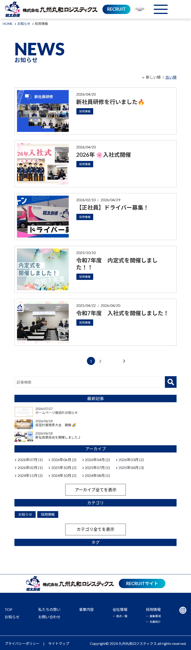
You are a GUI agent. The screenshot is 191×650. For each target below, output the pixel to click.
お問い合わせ (49, 617)
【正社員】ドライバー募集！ (112, 207)
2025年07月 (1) (97, 467)
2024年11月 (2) (30, 475)
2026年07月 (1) (30, 459)
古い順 (171, 77)
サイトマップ (58, 643)
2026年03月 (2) (131, 459)
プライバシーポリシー (22, 643)
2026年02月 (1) (30, 467)
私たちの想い (49, 609)
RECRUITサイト (142, 583)
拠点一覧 (121, 616)
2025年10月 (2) (63, 467)
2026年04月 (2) (97, 459)
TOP (8, 609)
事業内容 (86, 609)
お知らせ (25, 514)
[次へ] (123, 361)
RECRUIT (116, 9)
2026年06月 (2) (63, 459)
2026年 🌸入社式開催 (103, 154)
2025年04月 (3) (131, 467)
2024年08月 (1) (97, 475)
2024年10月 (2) (63, 475)
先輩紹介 (155, 621)
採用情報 (84, 111)
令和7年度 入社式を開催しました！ (122, 313)
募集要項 (155, 616)
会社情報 (120, 609)
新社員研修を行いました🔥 (110, 101)
